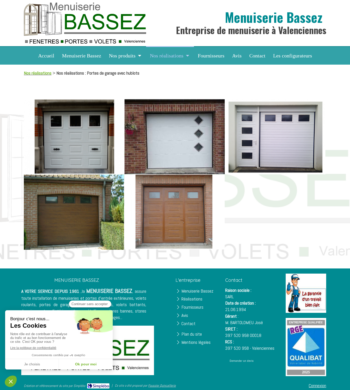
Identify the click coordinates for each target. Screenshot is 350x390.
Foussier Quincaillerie (162, 385)
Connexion (317, 385)
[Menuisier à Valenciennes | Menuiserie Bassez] (85, 23)
